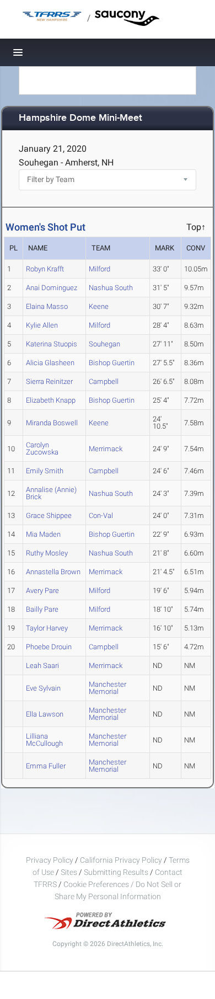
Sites (69, 872)
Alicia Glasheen (50, 363)
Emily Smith (44, 471)
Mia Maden (43, 534)
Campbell (104, 381)
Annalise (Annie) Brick (51, 493)
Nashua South (111, 288)
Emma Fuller (46, 766)
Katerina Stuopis (51, 344)
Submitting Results (116, 872)
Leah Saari (42, 665)
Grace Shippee (49, 515)
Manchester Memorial (107, 688)
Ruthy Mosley (47, 553)
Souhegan (104, 344)
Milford (99, 269)
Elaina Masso (47, 306)
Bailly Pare (42, 609)
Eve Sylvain (43, 688)
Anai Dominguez (51, 288)
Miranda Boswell (52, 423)
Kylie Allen (42, 325)
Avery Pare (42, 590)
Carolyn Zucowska (42, 448)
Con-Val (101, 515)
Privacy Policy (49, 860)
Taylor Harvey (47, 628)
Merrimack (105, 449)
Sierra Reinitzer (49, 381)
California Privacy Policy (121, 860)
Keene (99, 306)
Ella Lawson (44, 714)
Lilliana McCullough (44, 739)
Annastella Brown (53, 572)
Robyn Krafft (45, 269)
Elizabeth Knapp (51, 400)
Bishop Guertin (112, 363)
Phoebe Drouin (49, 647)
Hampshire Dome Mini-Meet (80, 118)
